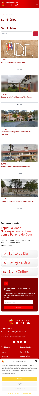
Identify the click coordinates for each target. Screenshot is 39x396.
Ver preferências (19, 389)
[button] (36, 361)
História (3, 352)
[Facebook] (14, 342)
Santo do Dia (24, 352)
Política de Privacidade (13, 393)
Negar (19, 384)
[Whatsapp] (21, 342)
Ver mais (19, 69)
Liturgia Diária (25, 356)
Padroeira (4, 356)
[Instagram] (18, 342)
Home (2, 14)
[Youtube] (25, 342)
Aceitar (19, 379)
